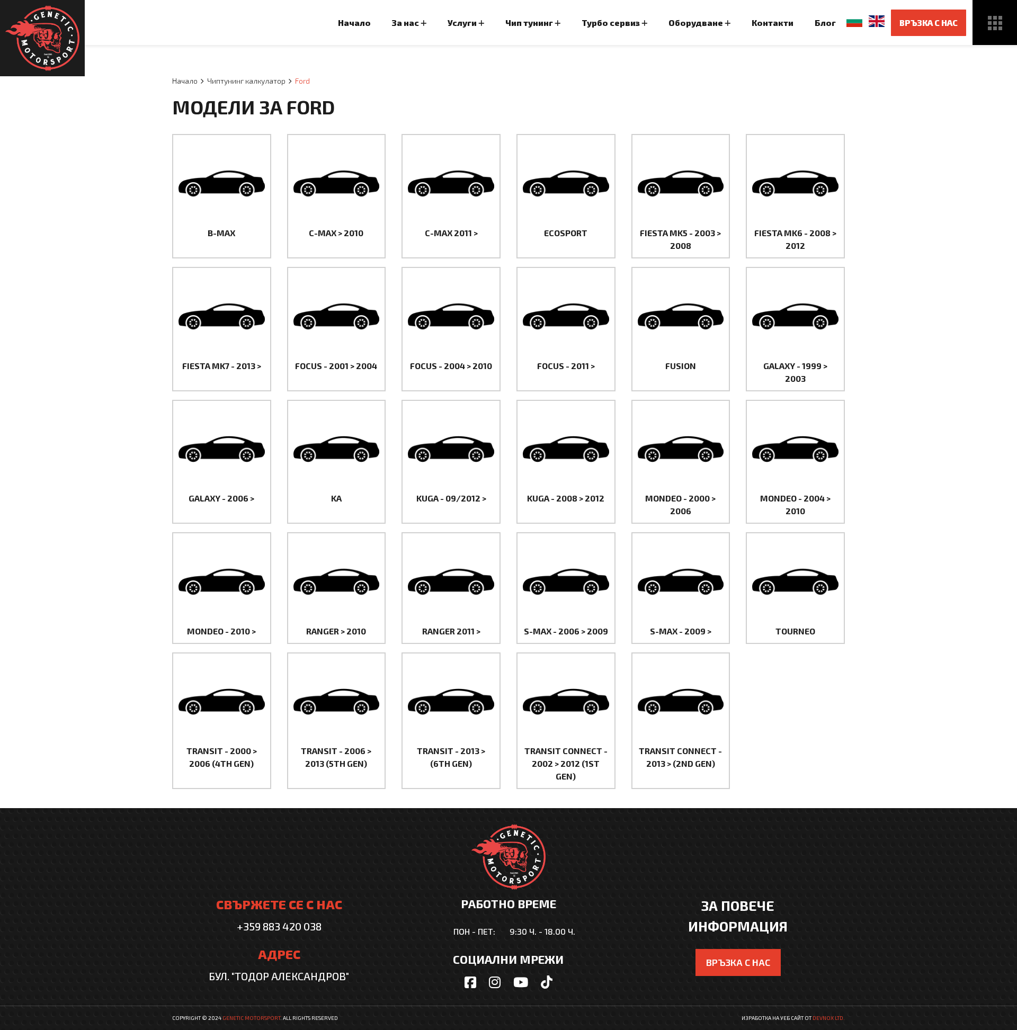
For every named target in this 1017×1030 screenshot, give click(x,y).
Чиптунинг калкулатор (246, 80)
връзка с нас (738, 962)
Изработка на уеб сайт (773, 1018)
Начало (185, 80)
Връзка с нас (928, 22)
